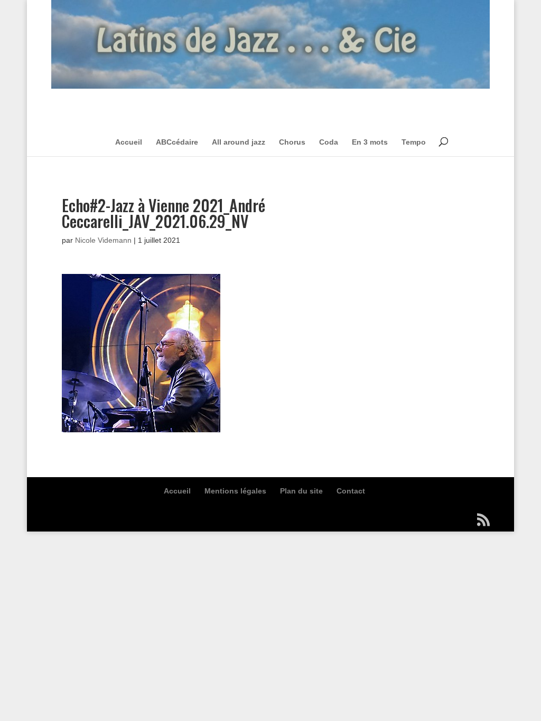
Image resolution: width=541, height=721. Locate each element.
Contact (351, 491)
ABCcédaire (177, 142)
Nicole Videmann (103, 240)
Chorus (292, 142)
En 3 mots (370, 142)
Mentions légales (235, 491)
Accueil (128, 142)
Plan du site (301, 491)
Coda (328, 142)
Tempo (414, 142)
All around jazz (238, 142)
